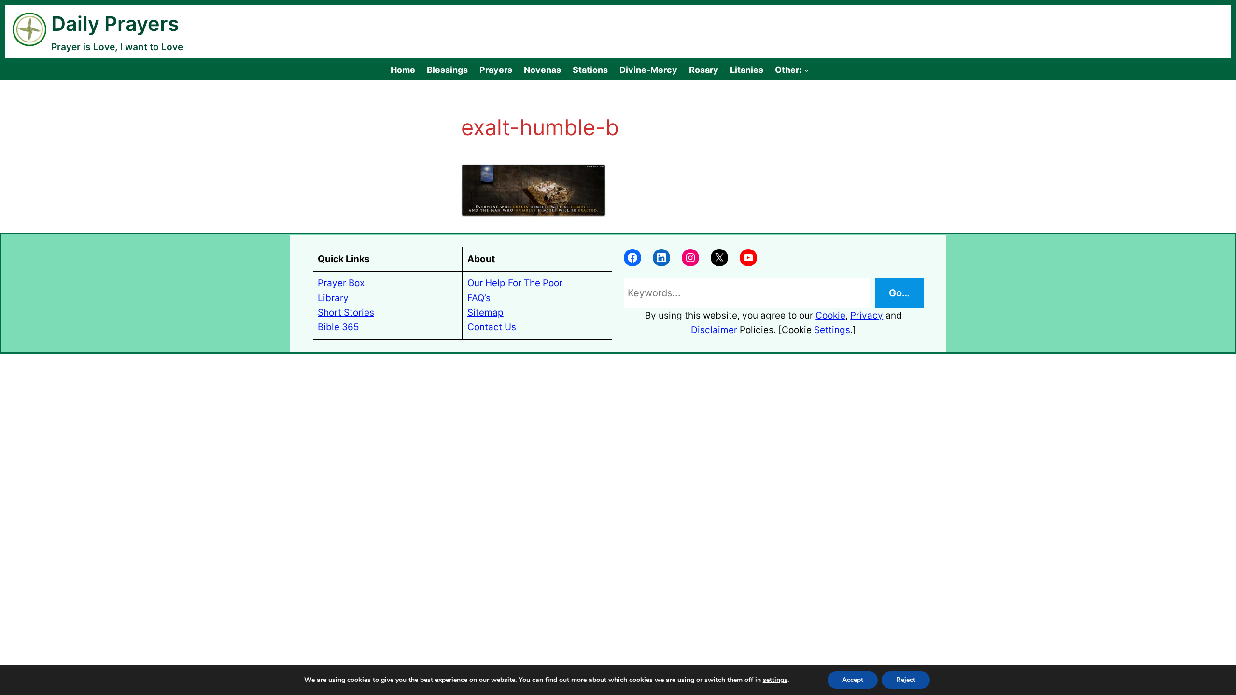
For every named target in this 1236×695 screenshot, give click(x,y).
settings (775, 680)
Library (333, 298)
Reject (905, 679)
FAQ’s (479, 298)
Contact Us (491, 327)
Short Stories (346, 312)
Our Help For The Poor (514, 283)
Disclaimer (714, 329)
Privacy (866, 315)
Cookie (830, 315)
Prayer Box (341, 283)
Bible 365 (338, 327)
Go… (899, 293)
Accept (852, 679)
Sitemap (485, 312)
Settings (832, 329)
